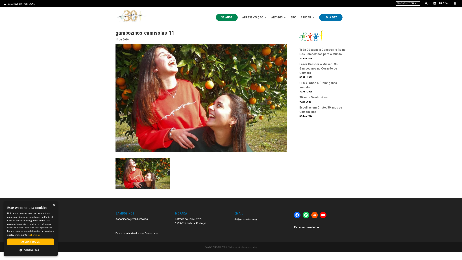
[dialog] (31, 228)
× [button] (53, 205)
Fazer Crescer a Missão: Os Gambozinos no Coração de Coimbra (318, 68)
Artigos (277, 17)
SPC (293, 17)
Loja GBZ (331, 17)
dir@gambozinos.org (245, 219)
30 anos (226, 17)
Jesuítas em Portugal (21, 3)
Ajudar (305, 17)
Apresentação (252, 17)
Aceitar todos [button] (30, 241)
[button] (30, 250)
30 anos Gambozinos (313, 97)
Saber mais (34, 234)
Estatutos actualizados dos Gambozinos (137, 233)
